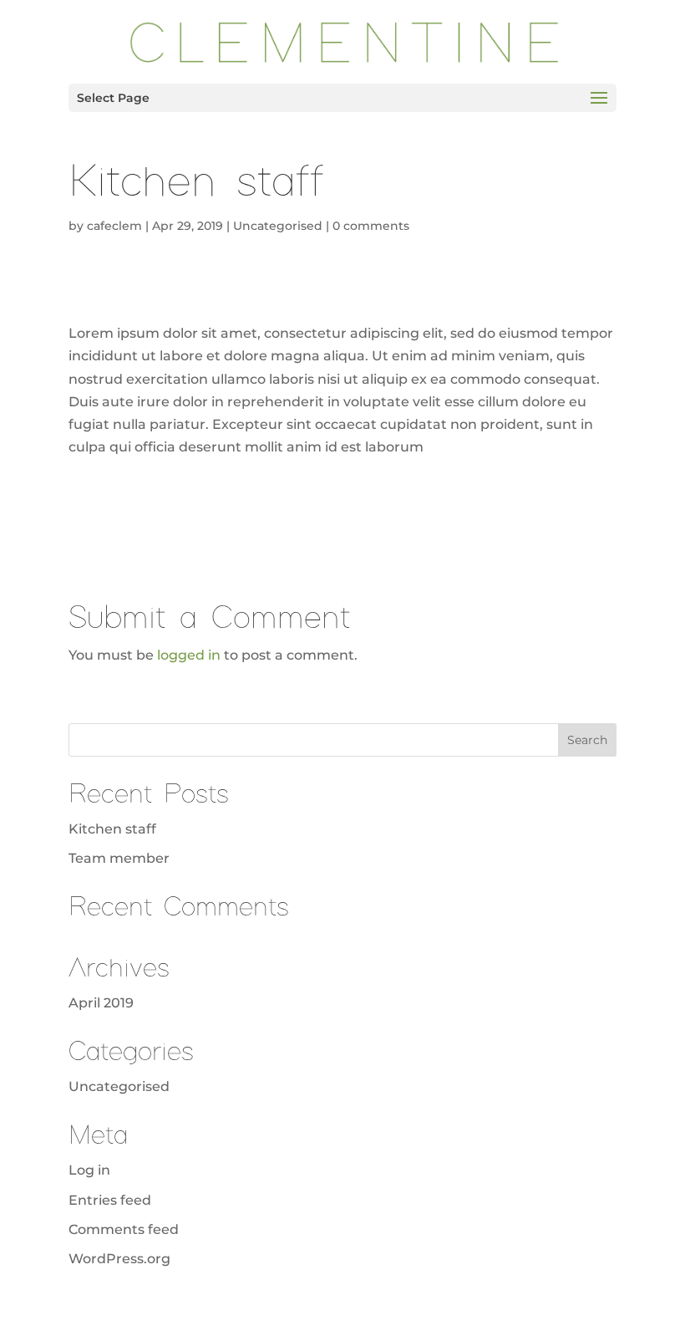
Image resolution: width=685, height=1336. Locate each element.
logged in (189, 655)
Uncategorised (277, 225)
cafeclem (114, 225)
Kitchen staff (112, 829)
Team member (119, 858)
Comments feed (123, 1229)
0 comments (370, 225)
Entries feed (109, 1200)
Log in (89, 1170)
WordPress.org (119, 1259)
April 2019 (101, 1003)
